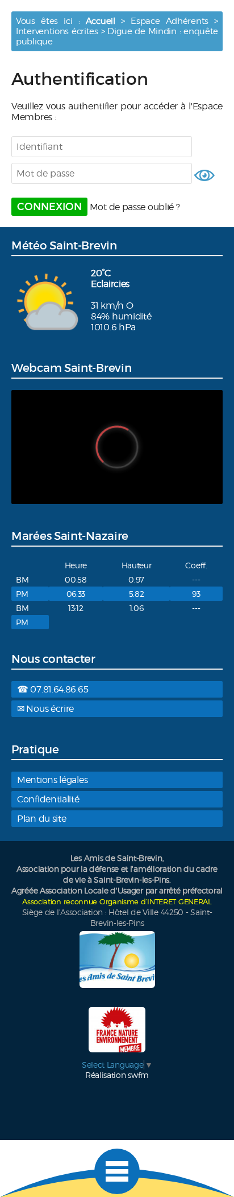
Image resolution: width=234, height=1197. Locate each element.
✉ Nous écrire (45, 708)
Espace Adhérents (169, 21)
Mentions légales (52, 779)
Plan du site (41, 818)
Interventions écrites (57, 31)
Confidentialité (48, 799)
